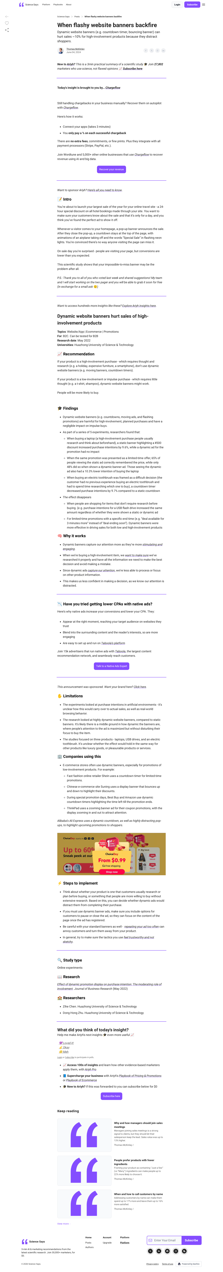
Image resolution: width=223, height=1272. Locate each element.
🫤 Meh (64, 1051)
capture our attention (101, 570)
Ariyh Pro (90, 1069)
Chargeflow (71, 107)
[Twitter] (150, 1251)
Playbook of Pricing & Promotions (140, 1075)
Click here (140, 687)
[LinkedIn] (158, 1251)
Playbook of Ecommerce (81, 1080)
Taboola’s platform (113, 643)
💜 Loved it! (66, 1043)
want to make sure (137, 555)
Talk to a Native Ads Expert (111, 666)
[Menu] (204, 4)
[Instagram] (175, 1251)
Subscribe (192, 4)
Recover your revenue (111, 169)
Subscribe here (133, 68)
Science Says (63, 16)
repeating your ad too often (141, 926)
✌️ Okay (64, 1047)
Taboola (120, 651)
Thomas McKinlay (75, 49)
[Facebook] (167, 1251)
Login (177, 4)
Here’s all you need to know (105, 190)
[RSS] (184, 1251)
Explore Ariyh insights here (139, 305)
